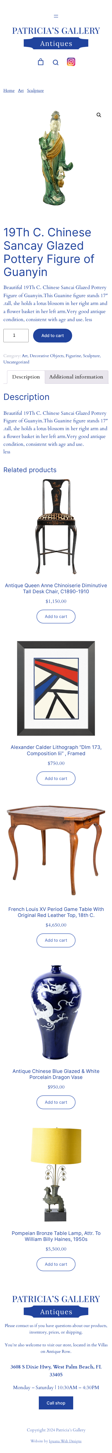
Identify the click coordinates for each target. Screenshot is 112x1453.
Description (26, 377)
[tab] (26, 377)
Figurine (73, 356)
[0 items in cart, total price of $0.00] (40, 61)
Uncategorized (16, 362)
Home (9, 90)
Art (21, 90)
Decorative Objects (47, 356)
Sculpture (35, 90)
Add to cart (52, 335)
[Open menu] (56, 16)
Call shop (56, 1403)
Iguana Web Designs (65, 1441)
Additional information (76, 377)
